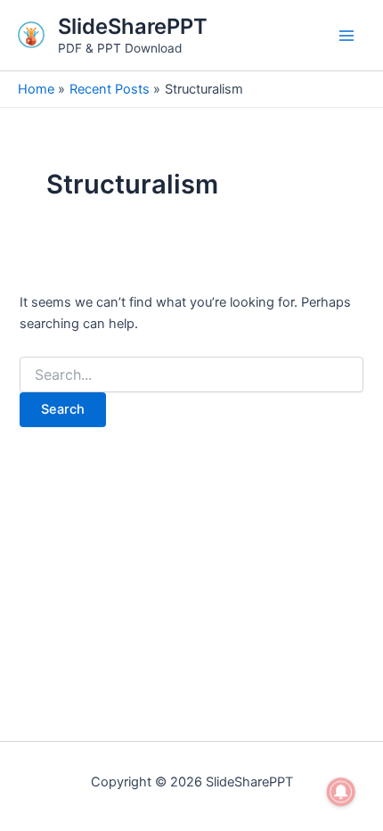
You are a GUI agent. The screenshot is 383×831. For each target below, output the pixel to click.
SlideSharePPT (133, 26)
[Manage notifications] (341, 792)
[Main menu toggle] (346, 35)
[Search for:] (191, 375)
